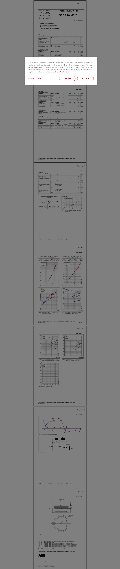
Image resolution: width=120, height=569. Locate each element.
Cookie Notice (65, 72)
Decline (67, 78)
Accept (85, 78)
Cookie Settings (34, 78)
